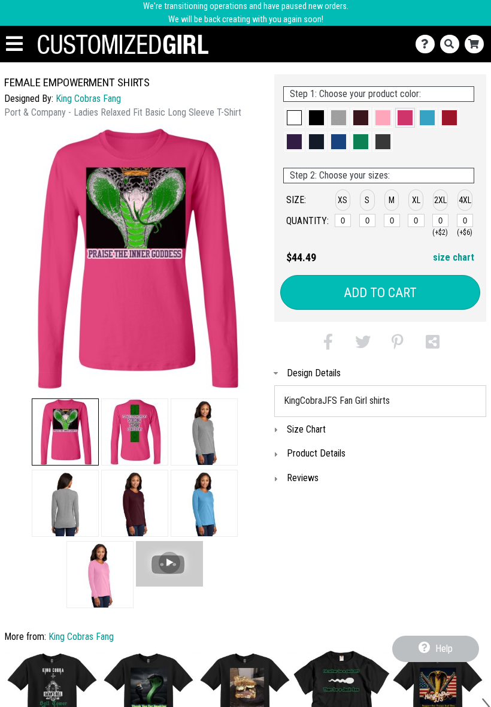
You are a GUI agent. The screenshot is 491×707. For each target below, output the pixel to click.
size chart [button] (453, 257)
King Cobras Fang (88, 98)
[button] (65, 432)
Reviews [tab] (303, 478)
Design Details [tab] (314, 373)
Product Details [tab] (316, 453)
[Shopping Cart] (477, 44)
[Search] (452, 44)
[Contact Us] (428, 44)
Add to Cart (380, 292)
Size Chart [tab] (306, 429)
